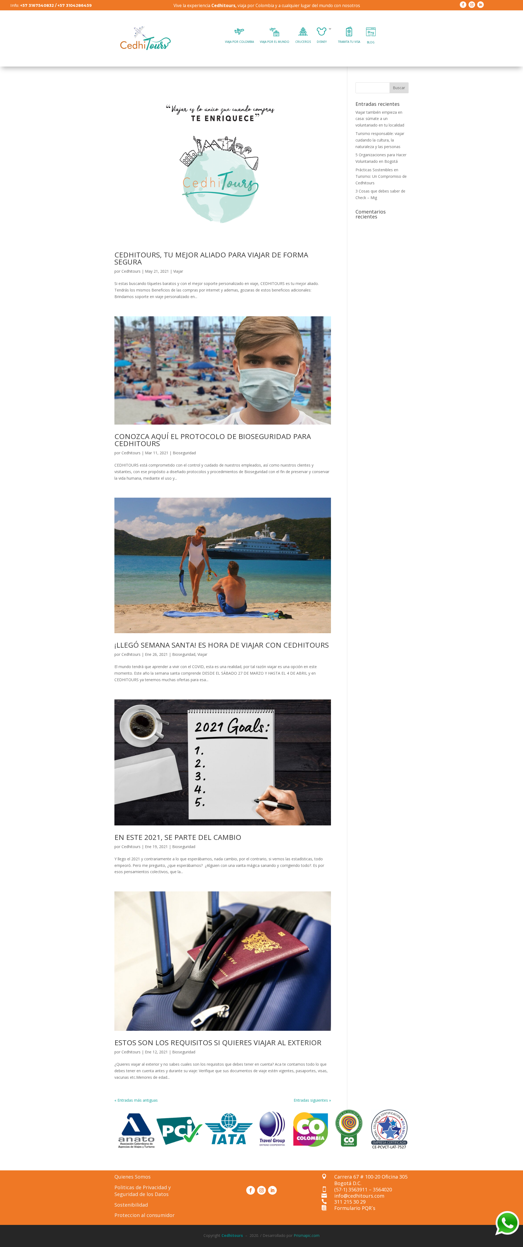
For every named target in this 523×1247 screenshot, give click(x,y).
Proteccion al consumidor (144, 1215)
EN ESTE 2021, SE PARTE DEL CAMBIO (177, 837)
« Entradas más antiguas (136, 1100)
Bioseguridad (184, 452)
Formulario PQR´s (354, 1208)
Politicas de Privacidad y (142, 1187)
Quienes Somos (132, 1176)
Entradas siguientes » (312, 1100)
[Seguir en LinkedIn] (480, 4)
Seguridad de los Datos (141, 1194)
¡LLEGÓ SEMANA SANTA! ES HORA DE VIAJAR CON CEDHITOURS (221, 645)
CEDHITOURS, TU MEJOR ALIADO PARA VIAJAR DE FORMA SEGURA (211, 258)
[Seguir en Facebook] (463, 4)
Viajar (178, 271)
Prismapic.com (307, 1235)
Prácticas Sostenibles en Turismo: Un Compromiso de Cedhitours (381, 176)
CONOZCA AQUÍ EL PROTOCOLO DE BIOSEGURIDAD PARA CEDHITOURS (212, 439)
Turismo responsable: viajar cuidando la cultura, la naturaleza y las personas (379, 140)
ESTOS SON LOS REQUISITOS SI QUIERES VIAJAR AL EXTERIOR (217, 1042)
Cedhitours (131, 271)
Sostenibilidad (131, 1204)
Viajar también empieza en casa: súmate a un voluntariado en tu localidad (380, 119)
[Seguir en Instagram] (472, 4)
